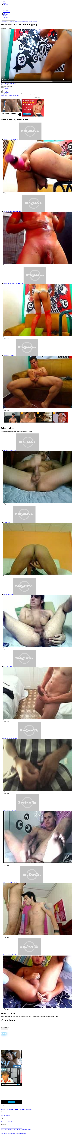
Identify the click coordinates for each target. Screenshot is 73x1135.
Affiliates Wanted (9, 1128)
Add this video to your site (7, 95)
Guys (4, 3)
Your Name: (3, 1026)
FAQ (12, 1121)
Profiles (5, 15)
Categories (5, 14)
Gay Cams (5, 17)
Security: (63, 1026)
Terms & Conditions (21, 1133)
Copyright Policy (11, 1133)
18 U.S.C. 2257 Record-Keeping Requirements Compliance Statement (16, 1129)
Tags (7, 1115)
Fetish (6, 88)
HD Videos (34, 21)
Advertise (3, 1128)
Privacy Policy (4, 1133)
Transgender (6, 4)
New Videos (6, 10)
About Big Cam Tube (5, 1121)
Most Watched (6, 12)
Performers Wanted (17, 1128)
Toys (9, 1115)
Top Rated (5, 13)
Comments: (33, 1026)
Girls (4, 1)
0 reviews (7, 92)
